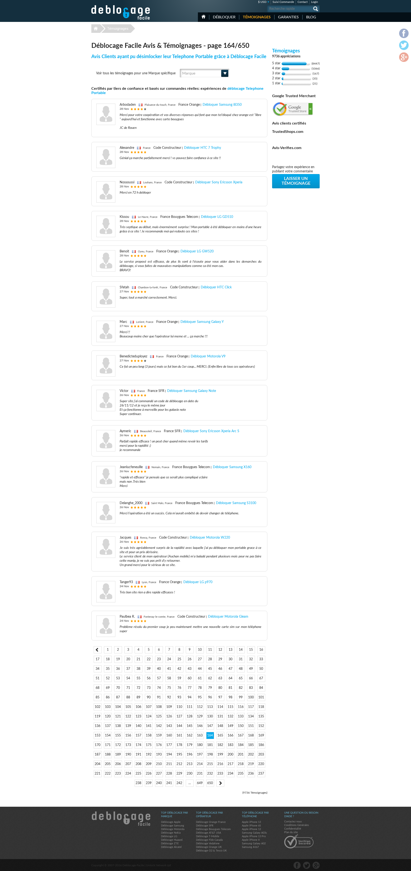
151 (251, 726)
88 (128, 697)
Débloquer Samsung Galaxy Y (202, 322)
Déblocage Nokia (171, 832)
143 (169, 726)
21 (138, 659)
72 (138, 688)
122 (128, 716)
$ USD (262, 1)
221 (97, 773)
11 (210, 649)
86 (108, 697)
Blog (311, 17)
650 (210, 783)
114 (220, 707)
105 (128, 707)
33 (261, 659)
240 (159, 783)
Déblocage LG (169, 836)
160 (169, 735)
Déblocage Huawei (172, 840)
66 (251, 678)
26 (189, 659)
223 (118, 773)
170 (97, 745)
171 (108, 745)
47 (230, 669)
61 (200, 678)
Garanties (288, 17)
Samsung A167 (250, 847)
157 (138, 735)
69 (108, 688)
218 (241, 764)
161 (179, 735)
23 (159, 659)
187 (97, 754)
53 (118, 678)
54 (128, 678)
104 (118, 707)
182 (220, 745)
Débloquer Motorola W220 (210, 537)
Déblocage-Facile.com (120, 818)
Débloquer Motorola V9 (208, 356)
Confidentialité (292, 828)
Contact (303, 1)
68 (97, 688)
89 (138, 697)
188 (108, 754)
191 (138, 754)
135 (261, 716)
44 (200, 669)
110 (179, 707)
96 (210, 697)
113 (210, 707)
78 (200, 688)
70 (118, 688)
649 (200, 783)
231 (200, 773)
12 (220, 649)
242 (179, 783)
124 (149, 716)
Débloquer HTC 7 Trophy (202, 148)
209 (149, 764)
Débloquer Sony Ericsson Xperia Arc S (211, 431)
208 (138, 764)
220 (261, 764)
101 (261, 697)
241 (169, 783)
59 (179, 678)
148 (220, 726)
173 (128, 745)
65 (241, 678)
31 (241, 659)
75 (169, 688)
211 (169, 764)
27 (200, 659)
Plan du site (291, 832)
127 (179, 716)
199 (220, 754)
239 (149, 783)
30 (230, 659)
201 (241, 754)
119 (97, 716)
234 (230, 773)
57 (159, 678)
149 (230, 726)
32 (251, 659)
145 (189, 726)
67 (261, 678)
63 (220, 678)
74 (159, 688)
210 (159, 764)
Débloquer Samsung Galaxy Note (191, 391)
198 (210, 754)
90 (149, 697)
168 (251, 735)
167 (241, 735)
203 (261, 754)
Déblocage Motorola (172, 829)
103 (108, 707)
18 (108, 659)
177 (169, 745)
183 (230, 745)
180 (200, 745)
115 (230, 707)
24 (169, 659)
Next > (220, 783)
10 (200, 649)
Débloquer (224, 17)
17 (97, 659)
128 (189, 716)
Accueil (203, 17)
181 (210, 745)
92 (169, 697)
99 (241, 697)
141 (149, 726)
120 (108, 716)
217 (230, 764)
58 (169, 678)
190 (128, 754)
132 (230, 716)
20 (128, 659)
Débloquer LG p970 (197, 582)
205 (108, 764)
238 (138, 783)
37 (128, 669)
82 (241, 688)
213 (189, 764)
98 (230, 697)
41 (169, 669)
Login (314, 1)
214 (200, 764)
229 (179, 773)
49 (251, 669)
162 (189, 735)
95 (200, 697)
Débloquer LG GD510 (217, 217)
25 (179, 659)
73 (149, 688)
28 (210, 659)
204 (97, 764)
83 (251, 688)
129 (200, 716)
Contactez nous (293, 821)
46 (220, 669)
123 (138, 716)
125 (159, 716)
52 (108, 678)
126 (169, 716)
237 (261, 773)
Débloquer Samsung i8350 (222, 104)
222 (108, 773)
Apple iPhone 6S (251, 825)
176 (159, 745)
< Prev (98, 649)
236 (251, 773)
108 (159, 707)
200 (230, 754)
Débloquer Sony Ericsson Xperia (218, 182)
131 (220, 716)
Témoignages (257, 17)
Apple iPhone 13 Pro (254, 836)
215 (210, 764)
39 (149, 669)
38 (138, 669)
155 (118, 735)
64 (230, 678)
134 (251, 716)
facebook (297, 865)
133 (241, 716)
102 (97, 707)
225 (138, 773)
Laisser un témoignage (296, 181)
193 (159, 754)
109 (169, 707)
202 (251, 754)
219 (251, 764)
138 (118, 726)
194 (169, 754)
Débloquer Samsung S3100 (236, 503)
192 (149, 754)
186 (261, 745)
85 (97, 697)
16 (261, 649)
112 (200, 707)
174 (138, 745)
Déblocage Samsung (172, 825)
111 (189, 707)
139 (128, 726)
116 (241, 707)
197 (200, 754)
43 (189, 669)
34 (97, 669)
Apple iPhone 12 (251, 829)
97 (220, 697)
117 (251, 707)
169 (261, 735)
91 (159, 697)
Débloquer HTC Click (216, 287)
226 (149, 773)
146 (200, 726)
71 (128, 688)
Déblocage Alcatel (171, 847)
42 (179, 669)
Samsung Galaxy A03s (254, 832)
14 (241, 649)
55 (138, 678)
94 (189, 697)
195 (179, 754)
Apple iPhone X (251, 840)
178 (179, 745)
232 (210, 773)
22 (149, 659)
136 (97, 726)
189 (118, 754)
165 (220, 735)
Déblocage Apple (171, 822)
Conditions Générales (296, 825)
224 (128, 773)
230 (189, 773)
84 (261, 688)
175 (149, 745)
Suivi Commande (283, 1)
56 (149, 678)
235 (241, 773)
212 (179, 764)
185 (251, 745)
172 (118, 745)
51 (97, 678)
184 (241, 745)
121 (118, 716)
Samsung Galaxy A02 (254, 843)
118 (261, 707)
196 (189, 754)
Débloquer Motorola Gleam (228, 616)
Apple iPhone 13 (251, 822)
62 (210, 678)
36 (118, 669)
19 (118, 659)
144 (179, 726)
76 (179, 688)
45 (210, 669)
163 (200, 735)
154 (108, 735)
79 (210, 688)
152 (261, 726)
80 (220, 688)
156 (128, 735)
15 (251, 649)
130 (210, 716)
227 (159, 773)
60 (189, 678)
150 (241, 726)
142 (159, 726)
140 (138, 726)
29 (220, 659)
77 (189, 688)
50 (261, 669)
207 (128, 764)
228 (169, 773)
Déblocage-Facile (120, 12)
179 (189, 745)
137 (108, 726)
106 (138, 707)
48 (241, 669)
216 (220, 764)
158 (149, 735)
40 (159, 669)
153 (97, 735)
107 (149, 707)
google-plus (316, 865)
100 (251, 697)
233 (220, 773)
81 (230, 688)
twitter (306, 865)
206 (118, 764)
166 (230, 735)
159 (159, 735)
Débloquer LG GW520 (197, 251)
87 (118, 697)
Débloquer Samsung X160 (232, 467)
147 (210, 726)
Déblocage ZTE (170, 843)
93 (179, 697)
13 (230, 649)
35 (108, 669)
